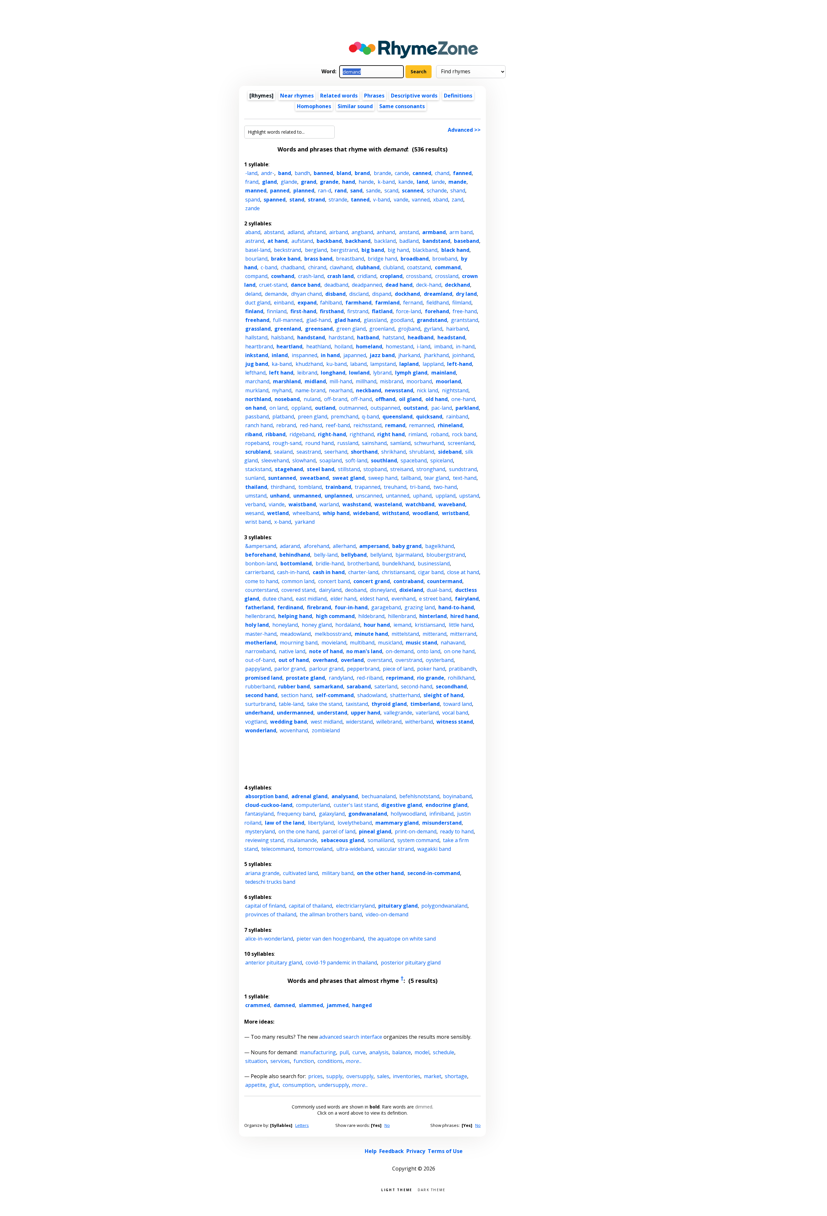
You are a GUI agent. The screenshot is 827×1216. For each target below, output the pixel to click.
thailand (256, 486)
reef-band (338, 425)
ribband (276, 434)
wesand (254, 513)
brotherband (363, 563)
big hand (398, 249)
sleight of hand (443, 695)
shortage (456, 1076)
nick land (427, 390)
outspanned (385, 407)
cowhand (282, 276)
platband (283, 416)
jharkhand (436, 355)
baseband (466, 240)
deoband (355, 589)
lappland (433, 363)
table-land (291, 703)
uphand (422, 495)
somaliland (381, 840)
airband (338, 232)
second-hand (416, 686)
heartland (289, 346)
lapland (409, 363)
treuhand (395, 486)
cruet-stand (273, 284)
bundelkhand (398, 563)
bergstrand (344, 249)
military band (337, 873)
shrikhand (393, 451)
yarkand (305, 521)
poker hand (431, 668)
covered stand (298, 589)
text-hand (464, 477)
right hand (391, 434)
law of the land (284, 822)
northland (258, 399)
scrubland (257, 451)
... (353, 1061)
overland (352, 660)
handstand (311, 337)
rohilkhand (461, 677)
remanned (421, 425)
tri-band (420, 486)
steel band (320, 469)
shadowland (371, 695)
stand (296, 199)
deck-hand (428, 284)
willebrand (389, 721)
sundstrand (463, 469)
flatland (382, 311)
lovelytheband (355, 822)
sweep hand (382, 477)
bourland (256, 258)
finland (254, 311)
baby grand (407, 546)
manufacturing (318, 1052)
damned (284, 1005)
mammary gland (397, 822)
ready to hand (457, 831)
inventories (406, 1076)
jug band (256, 363)
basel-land (257, 249)
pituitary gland (398, 905)
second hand (261, 695)
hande (366, 181)
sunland (255, 477)
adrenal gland (309, 796)
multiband (362, 642)
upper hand (365, 712)
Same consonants (402, 106)
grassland (258, 328)
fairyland (467, 598)
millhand (366, 381)
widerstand (359, 721)
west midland (326, 721)
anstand (409, 232)
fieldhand (437, 302)
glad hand (347, 320)
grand (308, 181)
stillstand (349, 469)
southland (384, 460)
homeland (369, 346)
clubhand (368, 267)
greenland (287, 328)
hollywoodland (408, 813)
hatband (368, 337)
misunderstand (442, 822)
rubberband (260, 686)
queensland (397, 416)
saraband (359, 686)
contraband (408, 581)
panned (279, 190)
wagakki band (434, 848)
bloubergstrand (445, 554)
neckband (368, 390)
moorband (419, 381)
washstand (356, 504)
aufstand (302, 240)
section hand (296, 695)
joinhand (463, 355)
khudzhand (309, 363)
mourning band (299, 642)
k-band (386, 181)
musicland (390, 642)
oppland (301, 407)
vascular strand (395, 848)
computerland (313, 805)
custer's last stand (356, 805)
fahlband (331, 302)
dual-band (439, 589)
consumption (299, 1084)
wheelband (306, 513)
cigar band (431, 572)
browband (444, 258)
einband (284, 302)
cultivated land (300, 873)
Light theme (396, 1189)
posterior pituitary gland (411, 962)
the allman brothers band (331, 914)
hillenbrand (402, 616)
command (448, 267)
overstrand (408, 660)
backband (329, 240)
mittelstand (405, 633)
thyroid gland (389, 703)
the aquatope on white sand (402, 938)
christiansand (398, 572)
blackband (425, 249)
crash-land (311, 276)
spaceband (414, 460)
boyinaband (457, 796)
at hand (277, 240)
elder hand (343, 598)
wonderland (260, 730)
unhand (279, 495)
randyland (341, 677)
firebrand (319, 607)
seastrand (309, 451)
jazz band (382, 355)
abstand (274, 232)
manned (256, 190)
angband (362, 232)
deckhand (457, 284)
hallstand (256, 337)
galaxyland (332, 813)
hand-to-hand (456, 607)
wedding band (288, 721)
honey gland (317, 624)
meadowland (295, 633)
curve (359, 1052)
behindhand (294, 554)
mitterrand (463, 633)
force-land (408, 311)
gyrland (433, 328)
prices (315, 1076)
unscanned (369, 495)
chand (442, 173)
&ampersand (260, 546)
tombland (310, 486)
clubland (393, 267)
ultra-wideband (354, 848)
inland (280, 355)
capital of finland (265, 905)
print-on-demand (415, 831)
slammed (311, 1005)
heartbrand (259, 346)
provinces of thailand (270, 914)
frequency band (296, 813)
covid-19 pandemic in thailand (341, 962)
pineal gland (375, 831)
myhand (281, 390)
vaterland (427, 712)
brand (362, 173)
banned (323, 173)
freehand (257, 320)
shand (457, 190)
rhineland (450, 425)
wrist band (258, 521)
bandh (302, 173)
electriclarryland (355, 905)
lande (438, 181)
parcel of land (338, 831)
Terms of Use (445, 1151)
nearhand (340, 390)
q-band (370, 416)
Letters (302, 1125)
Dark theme (432, 1189)
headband (421, 337)
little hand (461, 624)
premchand (344, 416)
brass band (318, 258)
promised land (263, 677)
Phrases (374, 95)
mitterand (434, 633)
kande (405, 181)
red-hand (311, 425)
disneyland (383, 589)
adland (296, 232)
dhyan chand (306, 293)
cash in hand (329, 572)
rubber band (294, 686)
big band (372, 249)
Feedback (391, 1151)
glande (289, 181)
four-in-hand (351, 607)
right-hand (332, 434)
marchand (257, 381)
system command (418, 840)
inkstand (256, 355)
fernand (413, 302)
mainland (443, 372)
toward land (457, 703)
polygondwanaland (444, 905)
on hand (255, 407)
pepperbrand (363, 668)
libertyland (321, 822)
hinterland (433, 616)
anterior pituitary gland (273, 962)
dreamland (438, 293)
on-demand (400, 651)
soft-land (356, 460)
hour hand (377, 624)
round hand (319, 443)
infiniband (441, 813)
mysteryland (260, 831)
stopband (375, 469)
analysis (379, 1052)
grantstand (464, 320)
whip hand (336, 513)
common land (298, 581)
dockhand (407, 293)
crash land (340, 276)
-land (251, 173)
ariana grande (262, 873)
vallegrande (398, 712)
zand (457, 199)
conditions (330, 1061)
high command (335, 616)
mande (457, 181)
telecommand (277, 848)
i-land (423, 346)
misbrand (391, 381)
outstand (415, 407)
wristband (455, 513)
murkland (256, 390)
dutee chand (277, 598)
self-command (335, 695)
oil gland (410, 399)
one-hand (463, 399)
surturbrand (260, 703)
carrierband (259, 572)
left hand (281, 372)
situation (256, 1061)
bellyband (354, 554)
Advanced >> (464, 129)
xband (440, 199)
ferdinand (290, 607)
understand (332, 712)
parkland (467, 407)
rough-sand (287, 443)
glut (274, 1084)
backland (385, 240)
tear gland (436, 477)
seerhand (335, 451)
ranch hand (259, 425)
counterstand (261, 589)
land (422, 181)
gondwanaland (367, 813)
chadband (292, 267)
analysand (344, 796)
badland (409, 240)
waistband (302, 504)
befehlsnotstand (419, 796)
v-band (381, 199)
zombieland (326, 730)
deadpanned (367, 284)
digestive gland (401, 805)
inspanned (304, 355)
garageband (386, 607)
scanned (412, 190)
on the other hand (380, 873)
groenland (381, 328)
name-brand (310, 390)
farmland (387, 302)
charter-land (363, 572)
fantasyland (259, 813)
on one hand (459, 651)
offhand (385, 399)
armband (434, 232)
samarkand (328, 686)
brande (382, 173)
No (387, 1125)
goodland (401, 320)
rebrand (286, 425)
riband (253, 434)
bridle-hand (330, 563)
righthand (362, 434)
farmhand (358, 302)
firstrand (357, 311)
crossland (446, 276)
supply (334, 1076)
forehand (437, 311)
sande (373, 190)
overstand (379, 660)
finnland (277, 311)
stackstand (258, 469)
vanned (421, 199)
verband (255, 504)
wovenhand (294, 730)
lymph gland (411, 372)
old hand (436, 399)
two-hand (445, 486)
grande (329, 181)
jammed (338, 1005)
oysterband (440, 660)
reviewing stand (264, 840)
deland (253, 293)
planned (303, 190)
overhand (325, 660)
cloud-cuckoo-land (268, 805)
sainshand (374, 443)
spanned (275, 199)
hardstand (341, 337)
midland (315, 381)
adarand (290, 546)
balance (401, 1052)
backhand (358, 240)
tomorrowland (315, 848)
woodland (425, 513)
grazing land (419, 607)
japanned (354, 355)
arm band (461, 232)
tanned (360, 199)
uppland (445, 495)
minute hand (371, 633)
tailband (411, 477)
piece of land (398, 668)
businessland (434, 563)
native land (292, 651)
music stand (421, 642)
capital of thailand (310, 905)
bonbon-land (261, 563)
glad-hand (318, 320)
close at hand (463, 572)
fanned (462, 173)
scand (391, 190)
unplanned (338, 495)
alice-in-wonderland (269, 938)
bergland (316, 249)
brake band (285, 258)
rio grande (430, 677)
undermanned (295, 712)
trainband (338, 486)
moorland (448, 381)
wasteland (388, 504)
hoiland (343, 346)
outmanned (353, 407)
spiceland (441, 460)
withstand (395, 513)
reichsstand (367, 425)
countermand (444, 581)
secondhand (451, 686)
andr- (267, 173)
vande (401, 199)
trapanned (367, 486)
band (284, 173)
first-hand (303, 311)
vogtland (256, 721)
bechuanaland (378, 796)
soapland (330, 460)
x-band (282, 521)
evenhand (403, 598)
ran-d (324, 190)
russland (347, 443)
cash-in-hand (293, 572)
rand (341, 190)
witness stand (454, 721)
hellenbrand (260, 616)
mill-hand (341, 381)
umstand (256, 495)
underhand (259, 712)
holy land (257, 624)
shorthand (364, 451)
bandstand (436, 240)
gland (269, 181)
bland (344, 173)
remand (395, 425)
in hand (330, 355)
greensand (319, 328)
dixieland (411, 589)
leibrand (307, 372)
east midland (311, 598)
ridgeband (301, 434)
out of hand (293, 660)
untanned (397, 495)
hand (348, 181)
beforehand (260, 554)
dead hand (399, 284)
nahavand (453, 642)
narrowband (260, 651)
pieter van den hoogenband (330, 938)
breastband (350, 258)
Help (371, 1151)
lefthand (255, 372)
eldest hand (374, 598)
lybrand (382, 372)
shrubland (421, 451)
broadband (415, 258)
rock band (464, 434)
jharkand (409, 355)
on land (278, 407)
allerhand (344, 546)
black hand (455, 249)
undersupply (333, 1084)
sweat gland (348, 477)
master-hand (261, 633)
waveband (451, 504)
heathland (318, 346)
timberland (425, 703)
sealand (283, 451)
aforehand (316, 546)
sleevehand (275, 460)
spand (252, 199)
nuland (312, 399)
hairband (457, 328)
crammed (257, 1005)
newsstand (399, 390)
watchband (419, 504)
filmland (461, 302)
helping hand (295, 616)
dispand (381, 293)
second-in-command (433, 873)
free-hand (465, 311)
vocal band (455, 712)
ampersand (374, 546)
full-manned (287, 320)
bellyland (381, 554)
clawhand (341, 267)
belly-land (326, 554)
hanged (362, 1005)
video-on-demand (387, 914)
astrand (254, 240)
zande (252, 208)
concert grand (371, 581)
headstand (451, 337)
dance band (305, 284)
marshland (287, 381)
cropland (391, 276)
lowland (359, 372)
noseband (287, 399)
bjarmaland (409, 554)
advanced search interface (350, 1036)
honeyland (285, 624)
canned (422, 173)
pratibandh (462, 668)
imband (443, 346)
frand (251, 181)
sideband (450, 451)
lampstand (383, 363)
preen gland (312, 416)
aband (252, 232)
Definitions (458, 95)
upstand (469, 495)
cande (402, 173)
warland (329, 504)
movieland (333, 642)
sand (356, 190)
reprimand (400, 677)
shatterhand (405, 695)
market (432, 1076)
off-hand (361, 399)
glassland (375, 320)
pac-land (441, 407)
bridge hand (382, 258)
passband (257, 416)
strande (338, 199)
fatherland (259, 607)
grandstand (432, 320)
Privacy (415, 1151)
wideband (366, 513)
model (421, 1052)
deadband (336, 284)
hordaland (347, 624)
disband (335, 293)
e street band (435, 598)
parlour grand (326, 668)
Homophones (314, 106)
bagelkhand (439, 546)
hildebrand (371, 616)
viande (277, 504)
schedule (443, 1052)
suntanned (282, 477)
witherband (419, 721)
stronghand (430, 469)
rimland (417, 434)
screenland (461, 443)
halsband (282, 337)
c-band (269, 267)
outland (325, 407)
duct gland (257, 302)
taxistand (357, 703)
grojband (409, 328)
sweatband (314, 477)
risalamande (302, 840)
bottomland (296, 563)
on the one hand (298, 831)
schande (437, 190)
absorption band (266, 796)
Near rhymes (297, 95)
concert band (334, 581)
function (304, 1061)
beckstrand (287, 249)
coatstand (419, 267)
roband (439, 434)
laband (358, 363)
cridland (366, 276)
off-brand (335, 399)
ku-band (336, 363)
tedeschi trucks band (270, 881)
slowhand (304, 460)
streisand (401, 469)
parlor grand (289, 668)
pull (344, 1052)
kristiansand (430, 624)
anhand (386, 232)
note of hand (326, 651)
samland (400, 443)
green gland (351, 328)
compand (256, 276)
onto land (428, 651)
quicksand (429, 416)
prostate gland (305, 677)
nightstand (455, 390)
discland (359, 293)
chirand (317, 267)
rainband (457, 416)
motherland (260, 642)
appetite (255, 1084)
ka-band (282, 363)
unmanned (307, 495)
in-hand (465, 346)
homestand (399, 346)
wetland (278, 513)
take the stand (324, 703)
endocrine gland (446, 805)
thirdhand (283, 486)
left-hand (459, 363)
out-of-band (260, 660)
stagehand (289, 469)
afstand (316, 232)
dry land (466, 293)
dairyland (330, 589)
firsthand (332, 311)
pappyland (258, 668)
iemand (402, 624)
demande (276, 293)
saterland (385, 686)
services (280, 1061)
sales (383, 1076)
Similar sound (355, 106)
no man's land (364, 651)
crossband (418, 276)
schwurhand (429, 443)
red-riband (369, 677)
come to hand (261, 581)
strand (316, 199)
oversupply (359, 1076)
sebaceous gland (342, 840)
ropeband (257, 443)
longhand (333, 372)
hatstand (393, 337)
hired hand (464, 616)
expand (307, 302)
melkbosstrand (333, 633)
